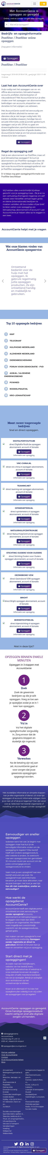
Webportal (7, 1131)
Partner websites (8, 1052)
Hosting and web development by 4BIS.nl (15, 1150)
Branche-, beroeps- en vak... (12, 1078)
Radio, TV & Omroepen (34, 1107)
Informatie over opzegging (24, 455)
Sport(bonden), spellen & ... (13, 1114)
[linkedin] (27, 1144)
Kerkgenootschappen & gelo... (34, 1071)
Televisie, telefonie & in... (12, 1116)
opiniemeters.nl (24, 508)
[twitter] (16, 1144)
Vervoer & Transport (11, 1124)
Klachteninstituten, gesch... (33, 1076)
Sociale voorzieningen (12, 1111)
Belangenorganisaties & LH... (12, 1073)
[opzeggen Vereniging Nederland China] (24, 468)
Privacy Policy (15, 1152)
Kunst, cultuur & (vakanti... (31, 1086)
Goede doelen (8, 1097)
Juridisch (6, 1107)
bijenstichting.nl (24, 620)
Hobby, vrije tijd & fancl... (13, 1099)
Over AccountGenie (9, 1055)
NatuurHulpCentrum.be (24, 530)
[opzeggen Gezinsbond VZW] (24, 580)
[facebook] (22, 1144)
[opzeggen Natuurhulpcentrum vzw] (24, 535)
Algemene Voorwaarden (27, 1152)
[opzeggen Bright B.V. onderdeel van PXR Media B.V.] (24, 602)
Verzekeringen (8, 1126)
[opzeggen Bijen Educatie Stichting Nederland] (24, 624)
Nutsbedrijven (31, 1094)
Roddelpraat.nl (19, 389)
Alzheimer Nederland (22, 354)
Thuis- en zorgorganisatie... (14, 1119)
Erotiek (6, 1092)
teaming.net (24, 486)
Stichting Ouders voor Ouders (24, 553)
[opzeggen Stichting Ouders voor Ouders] (24, 557)
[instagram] (32, 1144)
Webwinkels (8, 1133)
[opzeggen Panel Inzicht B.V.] (24, 512)
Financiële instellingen (12, 1094)
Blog (3, 1062)
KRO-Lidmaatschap (20, 395)
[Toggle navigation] (34, 3)
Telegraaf (15, 341)
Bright (24, 598)
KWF (12, 334)
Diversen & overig (10, 1090)
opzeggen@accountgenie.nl (14, 1046)
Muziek (28, 1092)
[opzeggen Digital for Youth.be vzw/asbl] (24, 445)
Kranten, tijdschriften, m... (34, 1081)
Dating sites (8, 1087)
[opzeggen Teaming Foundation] (24, 490)
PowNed (14, 382)
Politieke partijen (32, 1104)
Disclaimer (6, 1152)
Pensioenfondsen (32, 1102)
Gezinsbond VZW (24, 575)
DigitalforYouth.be (24, 441)
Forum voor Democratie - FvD (27, 367)
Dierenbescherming (21, 360)
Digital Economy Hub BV (26, 1147)
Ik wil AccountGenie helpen (12, 1060)
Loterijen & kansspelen (34, 1090)
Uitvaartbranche (9, 1121)
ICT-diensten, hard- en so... (12, 1103)
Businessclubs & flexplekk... (9, 1083)
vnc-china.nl (24, 463)
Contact (4, 1057)
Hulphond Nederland (22, 347)
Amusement (8, 1070)
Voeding (6, 1128)
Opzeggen (12, 58)
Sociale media (31, 1109)
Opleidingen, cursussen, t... (35, 1098)
